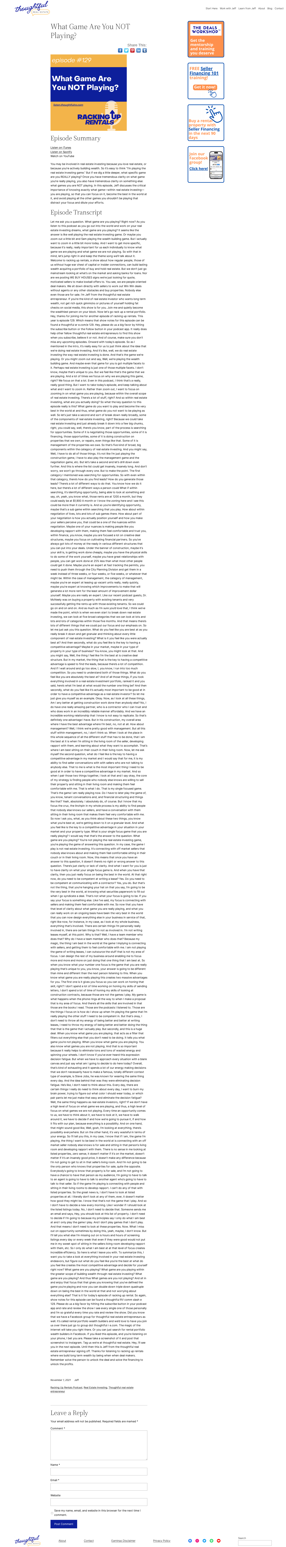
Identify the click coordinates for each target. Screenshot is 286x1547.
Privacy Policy (161, 1540)
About (62, 1540)
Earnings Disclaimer (123, 1540)
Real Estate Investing (95, 1387)
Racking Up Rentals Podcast (66, 1387)
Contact (89, 1540)
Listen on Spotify (61, 151)
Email (54, 1480)
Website (55, 1495)
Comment (57, 1428)
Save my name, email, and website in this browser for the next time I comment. (97, 1512)
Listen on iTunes (60, 147)
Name (55, 1464)
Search (242, 1538)
